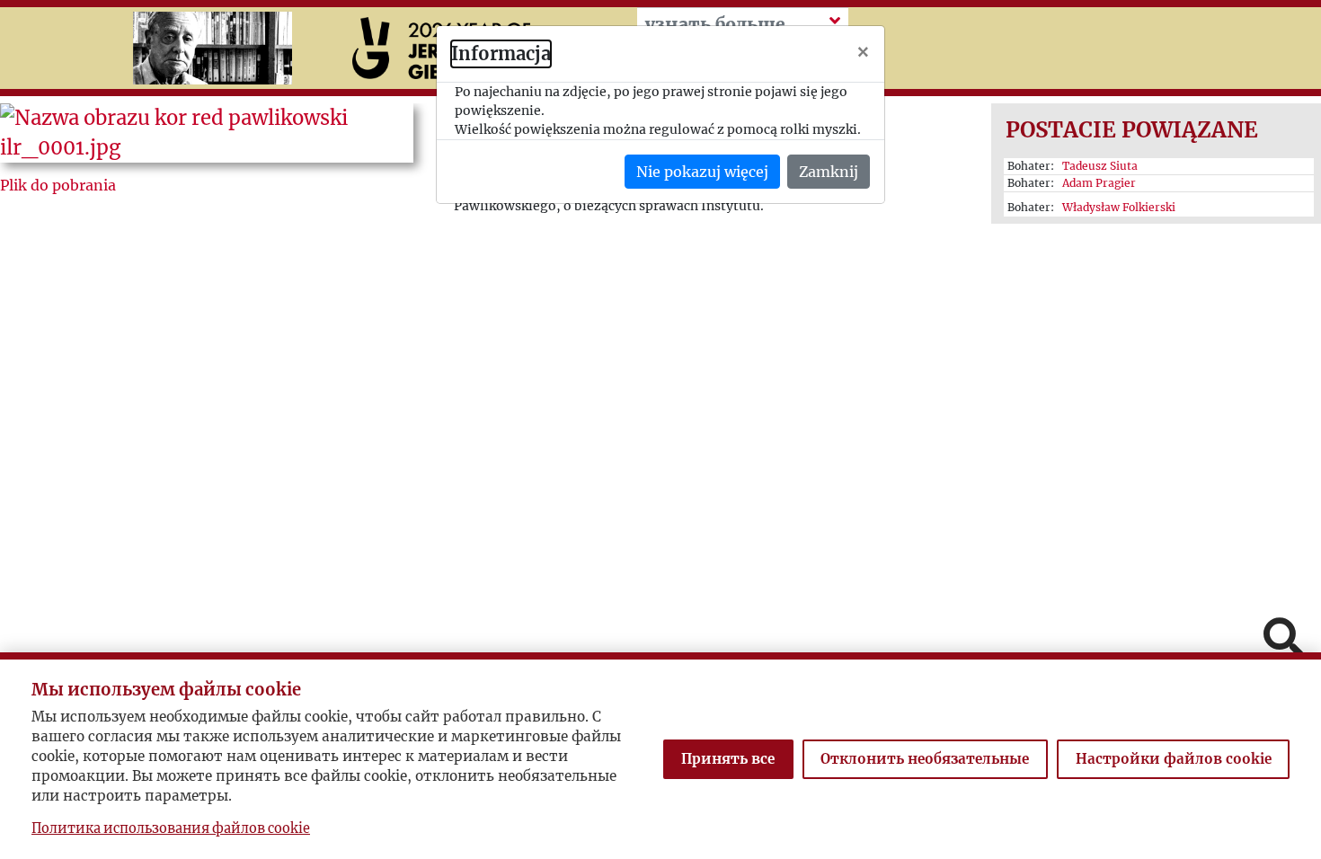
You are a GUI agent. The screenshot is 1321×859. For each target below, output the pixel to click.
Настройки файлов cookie (1174, 758)
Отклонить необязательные (924, 758)
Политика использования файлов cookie (170, 828)
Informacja (501, 53)
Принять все (728, 758)
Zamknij (828, 172)
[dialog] (660, 429)
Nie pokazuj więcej (702, 172)
